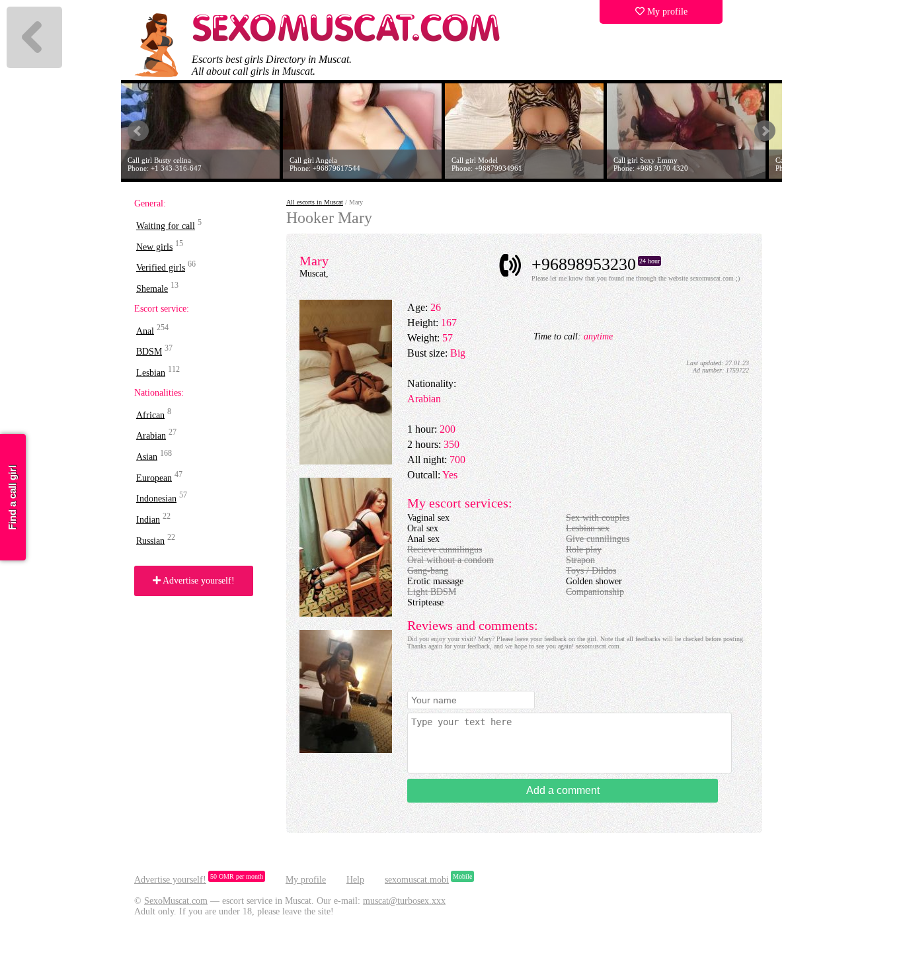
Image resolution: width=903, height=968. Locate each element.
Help (355, 880)
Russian (150, 540)
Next (764, 131)
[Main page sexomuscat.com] (347, 40)
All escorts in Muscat (314, 202)
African (150, 414)
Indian (148, 520)
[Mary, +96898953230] (345, 461)
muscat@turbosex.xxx (404, 901)
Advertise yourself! (198, 581)
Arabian (151, 436)
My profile (666, 12)
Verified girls (160, 268)
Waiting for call (165, 226)
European (154, 477)
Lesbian (150, 373)
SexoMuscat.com (176, 901)
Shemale (152, 289)
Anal (145, 330)
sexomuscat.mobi (417, 880)
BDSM (149, 352)
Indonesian (156, 499)
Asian (146, 457)
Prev (138, 131)
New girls (154, 246)
